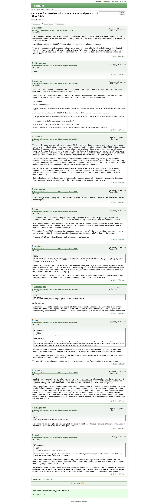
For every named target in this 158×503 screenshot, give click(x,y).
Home (33, 9)
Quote (122, 56)
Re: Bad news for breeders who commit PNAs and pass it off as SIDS (55, 65)
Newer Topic (37, 479)
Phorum (85, 501)
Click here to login (38, 494)
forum (74, 501)
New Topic (60, 24)
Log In (107, 1)
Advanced (122, 14)
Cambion (41, 19)
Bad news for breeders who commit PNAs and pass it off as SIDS (53, 30)
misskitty (38, 435)
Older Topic (49, 479)
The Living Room (43, 9)
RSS (84, 483)
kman (36, 209)
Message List (48, 24)
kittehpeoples (40, 63)
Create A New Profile (120, 1)
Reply (115, 56)
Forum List (36, 24)
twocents (38, 81)
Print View (76, 483)
